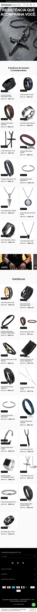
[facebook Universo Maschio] (18, 563)
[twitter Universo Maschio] (23, 563)
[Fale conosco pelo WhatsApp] (34, 605)
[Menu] (34, 5)
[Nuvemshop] (18, 604)
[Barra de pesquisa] (24, 5)
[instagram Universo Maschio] (13, 563)
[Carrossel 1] (18, 34)
